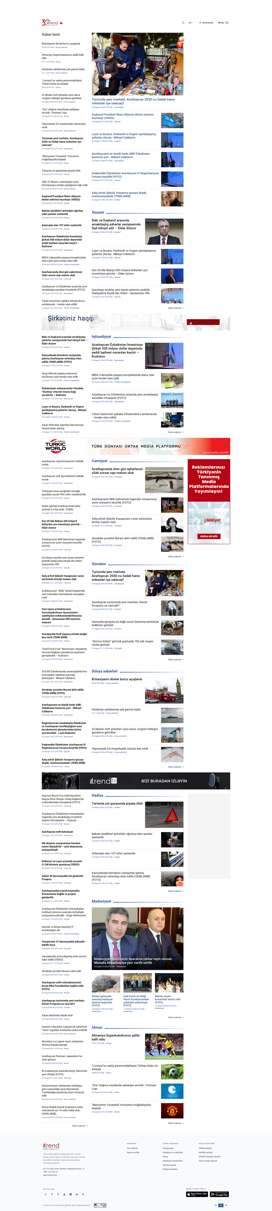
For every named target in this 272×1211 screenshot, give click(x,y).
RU (226, 1205)
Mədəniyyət (101, 901)
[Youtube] (64, 1194)
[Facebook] (51, 1194)
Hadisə (97, 795)
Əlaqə (165, 1156)
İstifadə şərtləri (205, 1148)
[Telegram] (70, 1194)
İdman (97, 1027)
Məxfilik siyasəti (205, 1152)
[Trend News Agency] (51, 1146)
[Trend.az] (52, 23)
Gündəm (99, 564)
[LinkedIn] (76, 1194)
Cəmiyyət (99, 461)
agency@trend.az (50, 1175)
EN (216, 1205)
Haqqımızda (168, 1148)
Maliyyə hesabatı (170, 1169)
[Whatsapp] (45, 1194)
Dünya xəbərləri (105, 671)
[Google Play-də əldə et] (219, 1194)
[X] (58, 1194)
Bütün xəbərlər (174, 308)
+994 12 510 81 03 (50, 1172)
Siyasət (98, 212)
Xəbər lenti (51, 34)
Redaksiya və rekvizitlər (173, 1152)
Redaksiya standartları (173, 1161)
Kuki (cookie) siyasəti (208, 1161)
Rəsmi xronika (133, 1152)
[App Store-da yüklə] (197, 1194)
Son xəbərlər (132, 1148)
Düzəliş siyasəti (169, 1165)
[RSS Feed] (83, 1194)
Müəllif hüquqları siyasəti (209, 1156)
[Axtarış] (183, 23)
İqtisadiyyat (101, 336)
